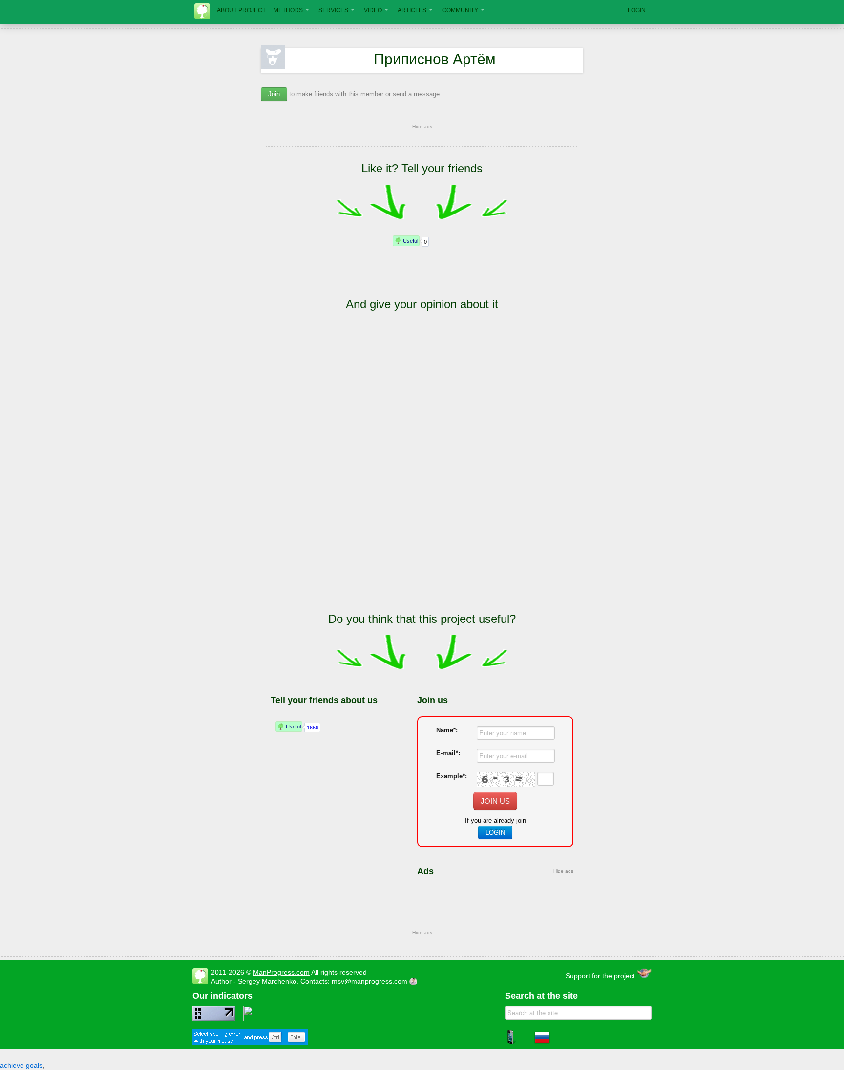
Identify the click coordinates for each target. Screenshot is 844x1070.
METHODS (288, 10)
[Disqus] (422, 468)
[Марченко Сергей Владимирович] (414, 981)
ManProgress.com (281, 972)
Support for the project (601, 976)
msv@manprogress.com (369, 981)
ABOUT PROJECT (241, 10)
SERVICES (333, 10)
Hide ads (422, 126)
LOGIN (637, 10)
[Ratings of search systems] (264, 1019)
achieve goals (21, 1065)
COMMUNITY (460, 10)
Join (274, 94)
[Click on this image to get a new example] (506, 779)
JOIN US (495, 801)
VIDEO (373, 10)
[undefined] (250, 1042)
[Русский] (542, 1043)
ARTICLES (412, 10)
